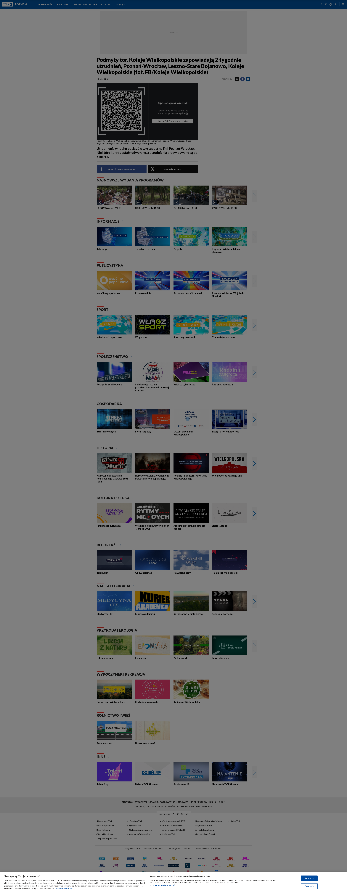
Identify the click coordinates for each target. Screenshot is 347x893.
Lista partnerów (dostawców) (162, 885)
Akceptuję (309, 878)
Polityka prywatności (64, 888)
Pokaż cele (309, 886)
